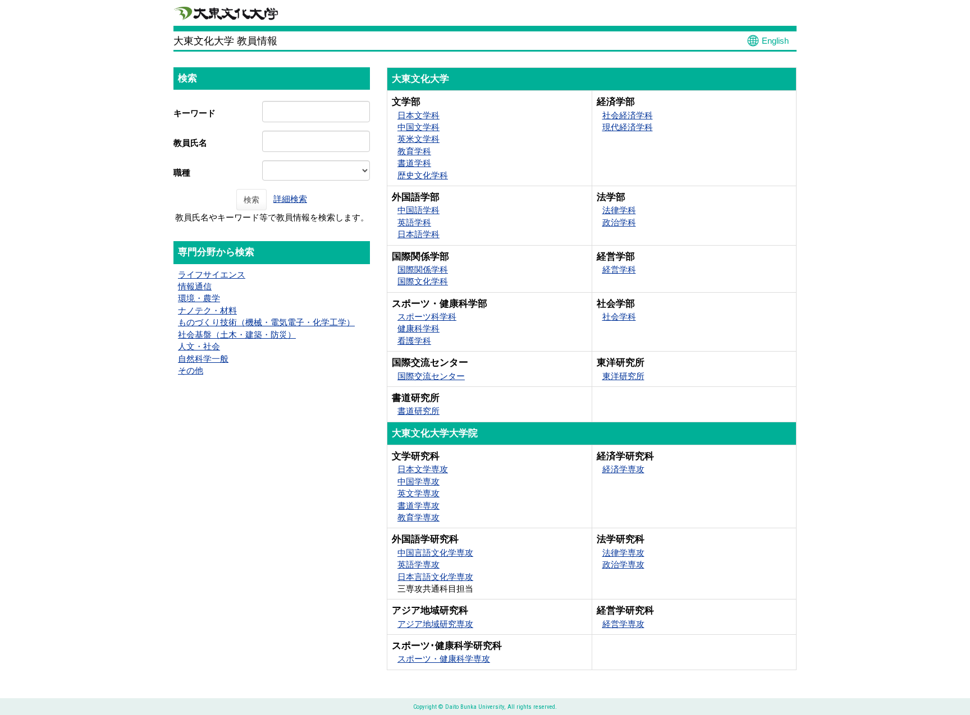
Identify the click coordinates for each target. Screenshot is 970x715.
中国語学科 (418, 210)
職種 (181, 172)
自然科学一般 (203, 358)
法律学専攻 (623, 552)
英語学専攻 (418, 564)
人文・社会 (199, 346)
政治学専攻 (623, 564)
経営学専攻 (623, 624)
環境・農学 (199, 298)
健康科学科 (418, 328)
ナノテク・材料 (207, 310)
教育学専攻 (418, 517)
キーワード (194, 113)
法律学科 (619, 210)
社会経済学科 (627, 115)
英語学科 (414, 222)
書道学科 (414, 163)
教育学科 (414, 151)
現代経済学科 (627, 127)
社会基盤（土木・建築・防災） (237, 334)
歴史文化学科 (422, 175)
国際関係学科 (422, 269)
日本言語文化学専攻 (435, 577)
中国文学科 (418, 127)
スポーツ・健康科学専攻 (443, 658)
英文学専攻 (418, 493)
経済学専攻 (623, 469)
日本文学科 (418, 115)
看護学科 (414, 340)
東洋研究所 (623, 376)
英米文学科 (418, 139)
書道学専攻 (418, 505)
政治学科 (619, 222)
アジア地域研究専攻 (435, 624)
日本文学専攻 (422, 469)
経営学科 (619, 269)
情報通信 (195, 286)
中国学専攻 (418, 481)
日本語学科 (418, 234)
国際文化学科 (422, 281)
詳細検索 (290, 199)
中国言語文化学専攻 (435, 552)
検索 (251, 199)
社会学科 (619, 316)
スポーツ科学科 (426, 316)
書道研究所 (418, 411)
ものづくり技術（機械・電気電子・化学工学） (266, 322)
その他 (190, 370)
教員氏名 (190, 142)
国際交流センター (431, 376)
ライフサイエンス (211, 274)
